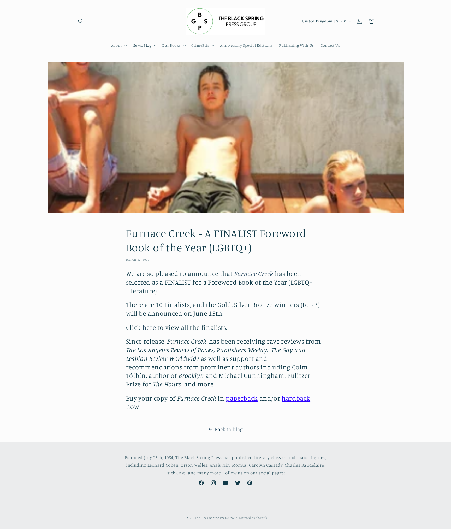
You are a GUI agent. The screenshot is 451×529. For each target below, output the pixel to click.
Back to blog (229, 429)
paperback (242, 398)
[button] (81, 21)
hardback (296, 398)
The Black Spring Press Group (216, 518)
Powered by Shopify (253, 518)
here (149, 327)
